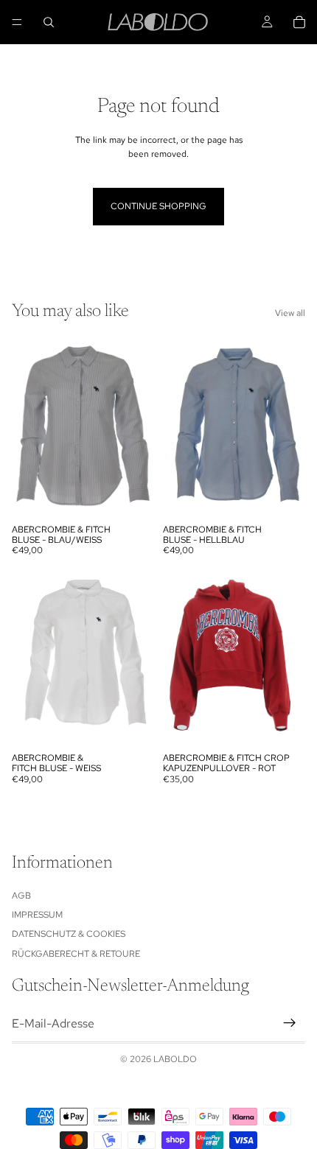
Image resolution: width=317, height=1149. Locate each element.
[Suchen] (48, 22)
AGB (21, 896)
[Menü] (17, 22)
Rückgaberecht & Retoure (76, 954)
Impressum (37, 915)
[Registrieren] (289, 1023)
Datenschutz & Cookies (68, 934)
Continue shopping (158, 206)
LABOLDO (175, 1059)
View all (290, 313)
